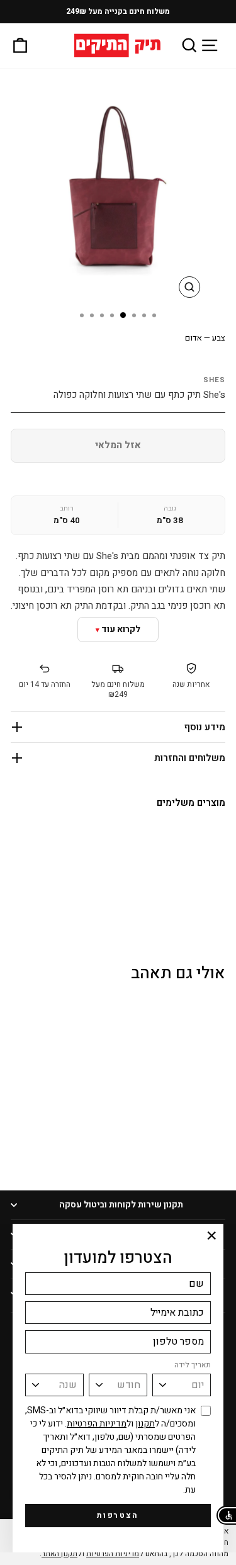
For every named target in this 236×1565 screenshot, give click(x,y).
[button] (226, 1515)
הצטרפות (118, 1515)
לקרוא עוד (120, 629)
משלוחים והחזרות (189, 758)
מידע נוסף (204, 727)
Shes (214, 380)
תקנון (145, 1423)
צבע (205, 338)
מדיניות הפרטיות (96, 1423)
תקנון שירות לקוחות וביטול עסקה (121, 1204)
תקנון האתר (59, 1553)
